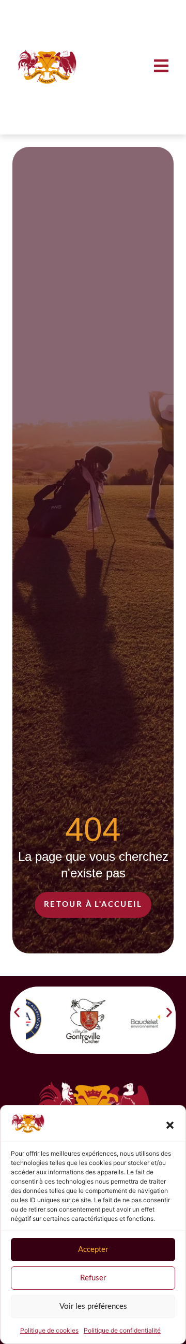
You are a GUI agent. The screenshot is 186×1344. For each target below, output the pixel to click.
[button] (170, 1125)
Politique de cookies (49, 1330)
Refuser (93, 1278)
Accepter (93, 1249)
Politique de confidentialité (122, 1330)
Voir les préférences (93, 1306)
